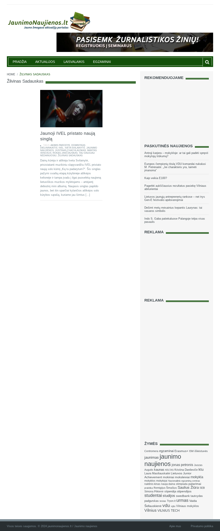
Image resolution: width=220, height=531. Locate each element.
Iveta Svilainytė (75, 147)
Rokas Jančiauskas (65, 153)
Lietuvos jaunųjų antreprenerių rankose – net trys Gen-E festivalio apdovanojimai (174, 198)
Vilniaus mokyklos (187, 506)
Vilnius (150, 510)
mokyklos (149, 480)
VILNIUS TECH (168, 510)
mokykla (197, 477)
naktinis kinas (152, 483)
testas (163, 501)
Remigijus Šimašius (165, 487)
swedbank (183, 496)
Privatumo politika (202, 526)
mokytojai (161, 480)
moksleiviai (182, 477)
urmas (182, 500)
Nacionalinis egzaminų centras (184, 480)
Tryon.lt (171, 500)
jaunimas (151, 457)
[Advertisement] (176, 110)
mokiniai (168, 477)
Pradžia (20, 62)
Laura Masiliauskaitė (157, 473)
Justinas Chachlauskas (70, 150)
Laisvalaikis (74, 62)
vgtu (173, 506)
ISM (191, 451)
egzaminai (166, 451)
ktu (201, 469)
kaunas (159, 469)
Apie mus (175, 526)
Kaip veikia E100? (155, 178)
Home (11, 74)
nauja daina (168, 483)
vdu (166, 505)
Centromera (151, 451)
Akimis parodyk (60, 145)
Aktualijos (45, 62)
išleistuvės (201, 451)
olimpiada (182, 483)
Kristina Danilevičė (186, 469)
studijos (169, 496)
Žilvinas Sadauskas (70, 155)
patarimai (194, 483)
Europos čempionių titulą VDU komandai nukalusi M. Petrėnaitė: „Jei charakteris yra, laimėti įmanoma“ (175, 167)
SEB (202, 487)
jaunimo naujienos (162, 460)
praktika (148, 488)
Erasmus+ (181, 451)
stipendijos (184, 491)
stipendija (170, 491)
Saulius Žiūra (188, 487)
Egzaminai (102, 62)
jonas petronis (182, 465)
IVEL (61, 147)
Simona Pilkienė (153, 491)
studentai (153, 495)
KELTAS (169, 470)
